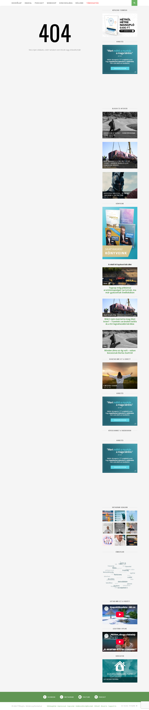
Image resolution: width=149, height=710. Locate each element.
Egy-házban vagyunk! (111, 679)
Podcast (39, 3)
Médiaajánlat (51, 706)
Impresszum (62, 706)
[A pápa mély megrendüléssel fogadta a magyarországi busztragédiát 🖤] (107, 528)
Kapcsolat (70, 706)
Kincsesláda (66, 3)
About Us (104, 706)
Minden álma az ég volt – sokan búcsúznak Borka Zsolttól (119, 134)
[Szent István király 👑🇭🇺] (119, 516)
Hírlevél (97, 706)
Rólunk (79, 3)
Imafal (28, 3)
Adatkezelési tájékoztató (84, 706)
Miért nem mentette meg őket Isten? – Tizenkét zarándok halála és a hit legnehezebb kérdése (118, 163)
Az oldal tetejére (128, 706)
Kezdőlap (17, 3)
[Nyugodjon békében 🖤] (119, 528)
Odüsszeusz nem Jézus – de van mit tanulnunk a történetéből (116, 194)
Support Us (112, 706)
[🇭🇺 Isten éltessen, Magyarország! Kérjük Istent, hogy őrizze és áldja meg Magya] (107, 516)
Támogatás (92, 3)
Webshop (51, 3)
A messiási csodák (110, 386)
